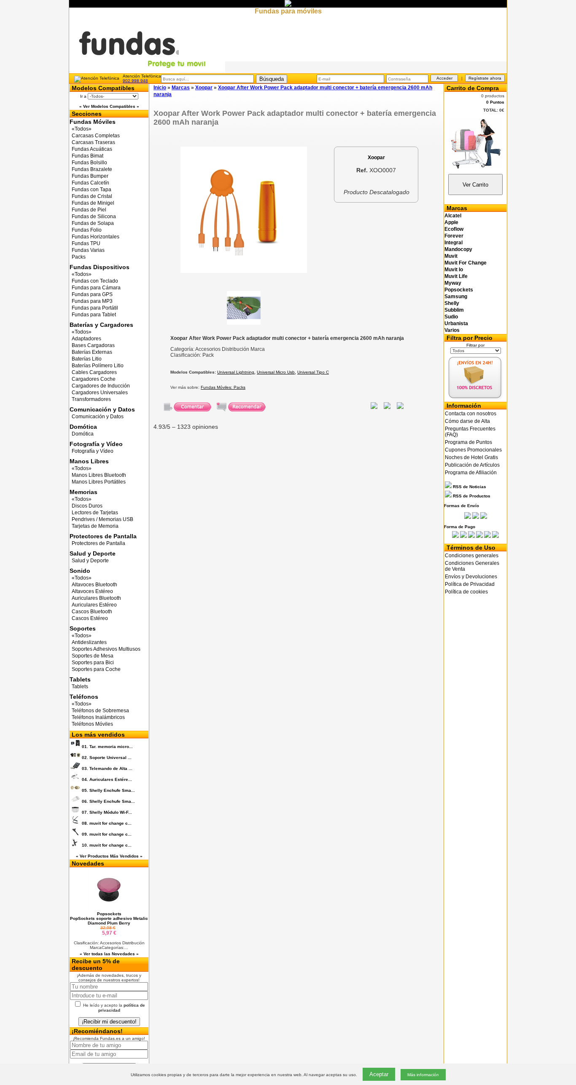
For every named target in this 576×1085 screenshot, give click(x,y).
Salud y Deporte (93, 553)
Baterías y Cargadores (101, 324)
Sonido (80, 570)
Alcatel (452, 216)
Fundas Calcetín (90, 183)
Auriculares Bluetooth (96, 598)
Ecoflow (453, 229)
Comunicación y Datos (102, 409)
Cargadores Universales (100, 393)
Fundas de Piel (89, 210)
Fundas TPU (86, 243)
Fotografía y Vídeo (96, 444)
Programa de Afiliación (471, 473)
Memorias (83, 492)
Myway (452, 283)
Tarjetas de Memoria (95, 526)
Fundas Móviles (93, 121)
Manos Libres (89, 461)
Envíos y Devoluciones (471, 577)
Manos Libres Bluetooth (99, 475)
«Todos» (82, 129)
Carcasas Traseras (93, 142)
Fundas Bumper (90, 176)
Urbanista (456, 323)
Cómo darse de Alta (467, 421)
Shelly (451, 303)
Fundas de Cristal (92, 196)
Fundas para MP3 (92, 301)
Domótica (83, 426)
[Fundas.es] (147, 71)
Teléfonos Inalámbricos (98, 717)
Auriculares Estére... (107, 779)
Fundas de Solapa (93, 223)
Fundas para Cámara (96, 288)
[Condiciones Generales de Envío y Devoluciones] (467, 517)
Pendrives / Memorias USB (102, 519)
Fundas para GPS (92, 294)
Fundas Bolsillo (89, 163)
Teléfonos (84, 696)
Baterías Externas (92, 352)
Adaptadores (86, 339)
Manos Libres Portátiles (99, 482)
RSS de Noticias (469, 486)
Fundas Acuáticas (92, 149)
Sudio (451, 317)
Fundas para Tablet (94, 315)
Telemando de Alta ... (107, 768)
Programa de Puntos (468, 442)
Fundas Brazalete (92, 169)
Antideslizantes (89, 642)
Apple (451, 222)
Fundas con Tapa (91, 189)
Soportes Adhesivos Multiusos (106, 649)
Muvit (451, 256)
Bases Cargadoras (93, 345)
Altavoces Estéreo (92, 591)
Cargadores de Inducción (101, 386)
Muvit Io (453, 270)
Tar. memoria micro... (107, 746)
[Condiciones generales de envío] (475, 398)
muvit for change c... (107, 823)
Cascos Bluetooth (92, 612)
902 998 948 (135, 80)
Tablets (80, 679)
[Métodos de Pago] (475, 536)
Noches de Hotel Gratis (471, 457)
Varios (452, 330)
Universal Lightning (235, 372)
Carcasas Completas (96, 136)
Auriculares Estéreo (94, 605)
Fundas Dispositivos (99, 267)
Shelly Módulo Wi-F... (107, 812)
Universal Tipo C (313, 372)
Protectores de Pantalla (103, 536)
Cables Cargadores (94, 372)
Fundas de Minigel (93, 203)
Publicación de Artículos (472, 465)
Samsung (455, 296)
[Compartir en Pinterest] (400, 407)
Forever (453, 236)
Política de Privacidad (470, 584)
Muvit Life (456, 276)
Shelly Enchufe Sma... (108, 790)
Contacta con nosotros (470, 414)
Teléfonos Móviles (92, 724)
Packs (79, 257)
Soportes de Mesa (92, 656)
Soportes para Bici (93, 662)
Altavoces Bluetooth (94, 585)
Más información (423, 1074)
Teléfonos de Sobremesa (100, 711)
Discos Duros (87, 506)
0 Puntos (495, 102)
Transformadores (91, 399)
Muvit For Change (465, 263)
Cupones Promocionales (473, 450)
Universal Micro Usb (276, 372)
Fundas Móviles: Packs (223, 387)
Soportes (83, 628)
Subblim (454, 310)
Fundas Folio (87, 230)
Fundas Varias (88, 250)
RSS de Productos (471, 496)
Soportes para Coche (96, 669)
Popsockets (458, 290)
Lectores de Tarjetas (95, 513)
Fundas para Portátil (95, 308)
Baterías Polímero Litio (98, 366)
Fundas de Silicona (94, 216)
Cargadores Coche (94, 379)
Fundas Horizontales (95, 237)
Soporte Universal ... (107, 757)
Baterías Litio (87, 359)
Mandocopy (458, 249)
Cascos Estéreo (90, 618)
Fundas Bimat (87, 156)
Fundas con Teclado (95, 281)
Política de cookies (466, 592)
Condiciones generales (471, 556)
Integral (453, 243)
